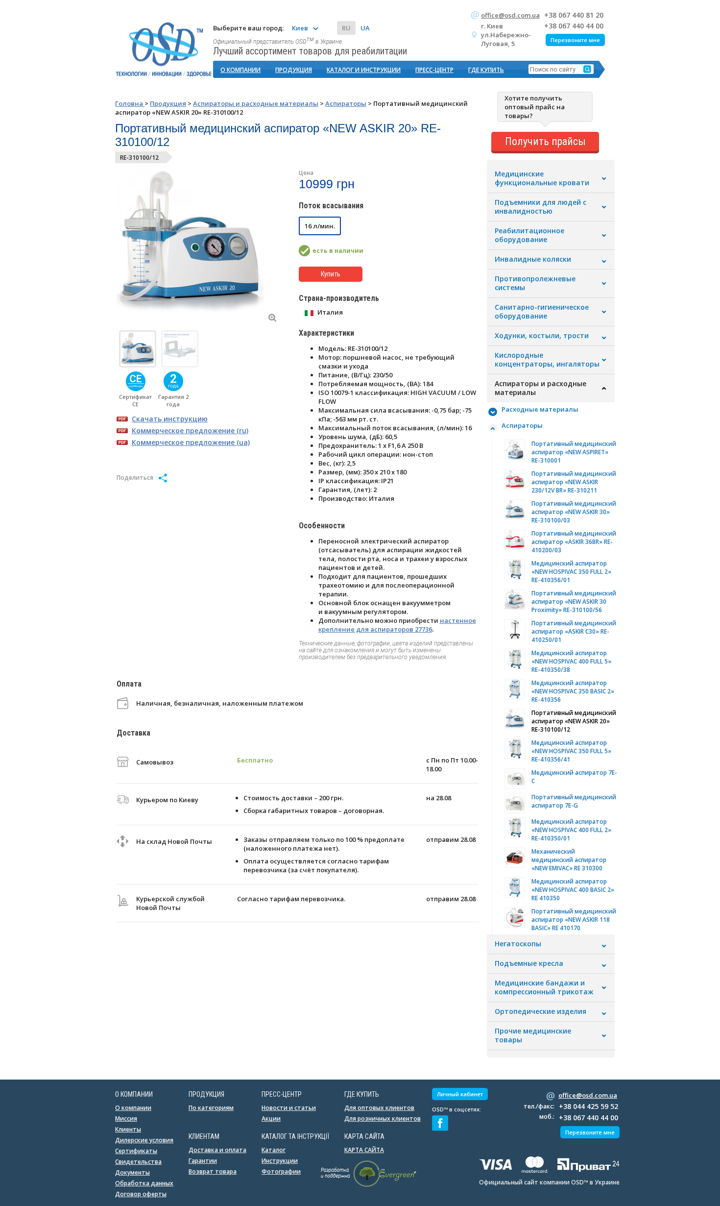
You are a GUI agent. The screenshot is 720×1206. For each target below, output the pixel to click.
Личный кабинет (460, 1094)
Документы (132, 1172)
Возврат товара (213, 1171)
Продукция (293, 70)
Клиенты (128, 1129)
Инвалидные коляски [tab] (533, 259)
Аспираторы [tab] (522, 425)
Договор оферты (141, 1194)
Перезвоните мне (575, 40)
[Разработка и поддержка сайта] (368, 1185)
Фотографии (281, 1171)
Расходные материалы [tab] (540, 409)
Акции (271, 1118)
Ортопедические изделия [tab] (540, 1011)
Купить (330, 274)
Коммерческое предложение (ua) (191, 442)
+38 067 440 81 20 (573, 15)
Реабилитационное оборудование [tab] (529, 235)
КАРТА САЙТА (364, 1150)
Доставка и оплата (217, 1150)
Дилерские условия (144, 1140)
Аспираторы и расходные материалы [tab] (540, 388)
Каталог (274, 1150)
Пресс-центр (434, 70)
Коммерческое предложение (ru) (190, 430)
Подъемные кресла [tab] (529, 963)
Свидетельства (138, 1161)
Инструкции (280, 1161)
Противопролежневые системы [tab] (535, 283)
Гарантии (203, 1161)
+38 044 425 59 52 (588, 1106)
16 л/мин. (320, 226)
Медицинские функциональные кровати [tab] (542, 178)
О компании (240, 70)
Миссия (126, 1118)
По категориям (211, 1108)
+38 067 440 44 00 (573, 25)
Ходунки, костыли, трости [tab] (542, 335)
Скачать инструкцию (170, 418)
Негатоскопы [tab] (518, 943)
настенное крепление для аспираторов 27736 (397, 625)
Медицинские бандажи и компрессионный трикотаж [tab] (544, 987)
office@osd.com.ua (510, 15)
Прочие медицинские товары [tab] (533, 1035)
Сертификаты (136, 1151)
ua (365, 28)
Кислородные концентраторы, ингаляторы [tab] (547, 360)
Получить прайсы (545, 141)
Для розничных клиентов (382, 1118)
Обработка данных (144, 1183)
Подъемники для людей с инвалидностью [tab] (540, 207)
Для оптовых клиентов (379, 1108)
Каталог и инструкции (364, 70)
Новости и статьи (289, 1108)
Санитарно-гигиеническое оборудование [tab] (542, 311)
